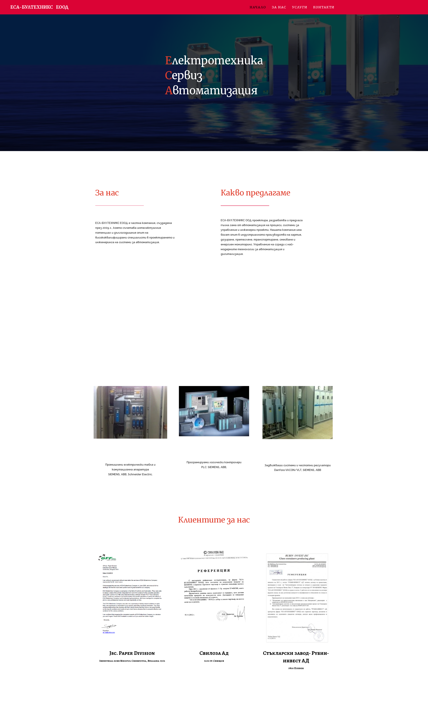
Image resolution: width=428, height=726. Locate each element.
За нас (279, 7)
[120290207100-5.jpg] (214, 411)
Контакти (323, 7)
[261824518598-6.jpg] (297, 412)
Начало (258, 7)
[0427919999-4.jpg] (130, 412)
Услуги (299, 7)
